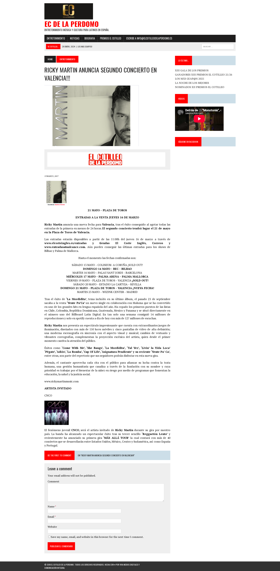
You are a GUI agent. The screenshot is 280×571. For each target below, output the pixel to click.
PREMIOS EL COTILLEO (110, 38)
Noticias (74, 38)
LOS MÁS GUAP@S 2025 (189, 78)
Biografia (89, 38)
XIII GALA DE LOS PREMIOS (192, 70)
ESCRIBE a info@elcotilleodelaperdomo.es (149, 38)
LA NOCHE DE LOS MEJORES (192, 83)
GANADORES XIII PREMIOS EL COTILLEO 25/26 (203, 74)
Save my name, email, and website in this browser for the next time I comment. (97, 537)
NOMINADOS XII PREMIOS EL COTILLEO (199, 87)
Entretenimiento (56, 38)
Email (51, 516)
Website (52, 526)
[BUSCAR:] (218, 46)
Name (51, 506)
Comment (53, 481)
